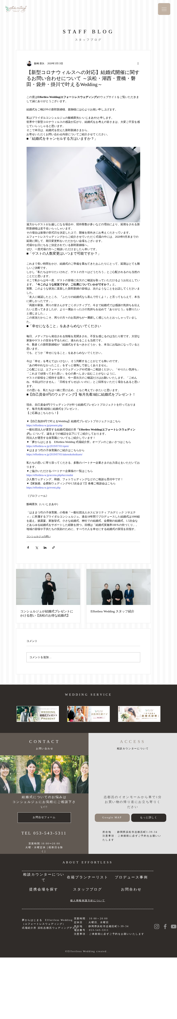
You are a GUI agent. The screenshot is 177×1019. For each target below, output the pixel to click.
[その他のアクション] (138, 63)
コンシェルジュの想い (38, 536)
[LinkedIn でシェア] (45, 547)
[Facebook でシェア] (28, 547)
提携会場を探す (43, 889)
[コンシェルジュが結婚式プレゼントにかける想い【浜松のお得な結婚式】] (48, 587)
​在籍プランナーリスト (87, 877)
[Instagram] (156, 926)
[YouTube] (173, 926)
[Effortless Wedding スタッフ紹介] (118, 587)
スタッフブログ (87, 889)
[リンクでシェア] (53, 547)
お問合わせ (131, 889)
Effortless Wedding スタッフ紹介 (112, 611)
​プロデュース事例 (131, 877)
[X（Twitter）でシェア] (36, 547)
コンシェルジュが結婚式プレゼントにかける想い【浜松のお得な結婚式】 (46, 613)
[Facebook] (165, 926)
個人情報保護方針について (87, 900)
